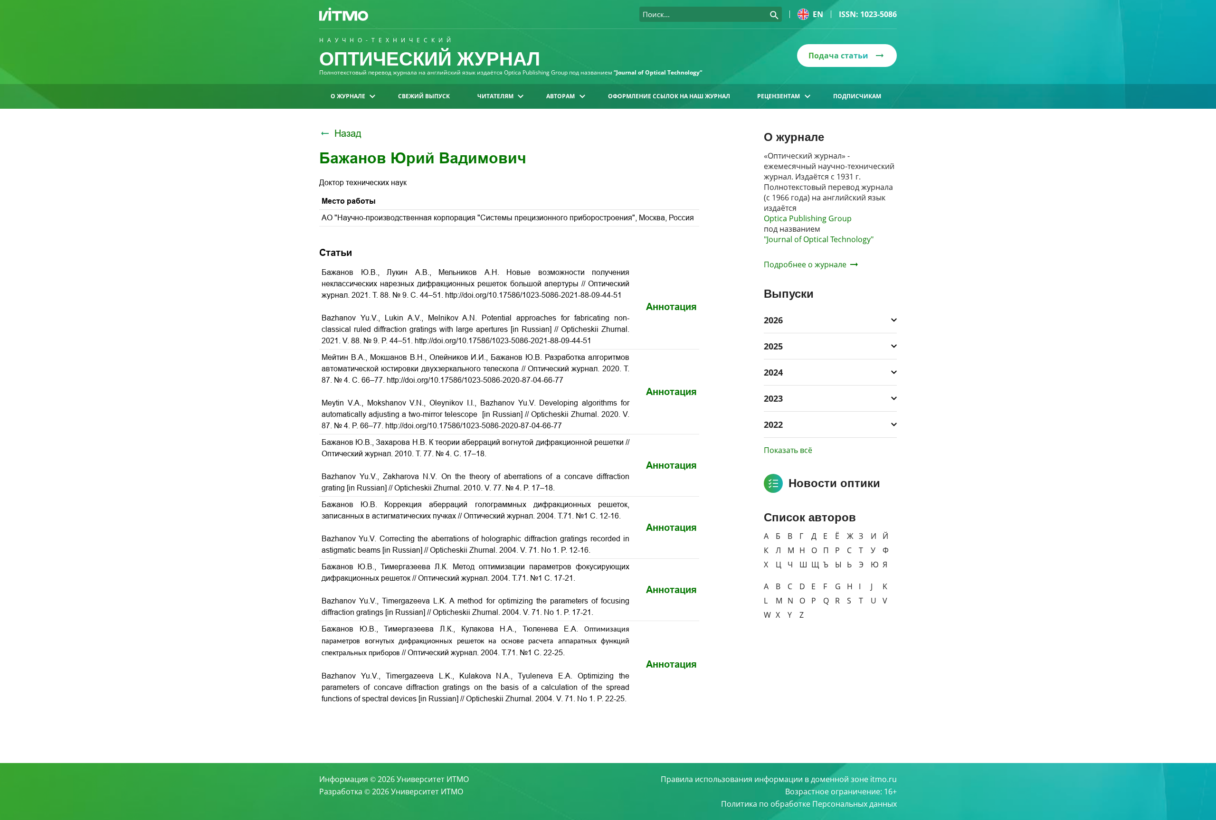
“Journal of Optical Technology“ (658, 72)
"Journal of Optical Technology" (819, 239)
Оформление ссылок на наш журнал (669, 96)
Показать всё (788, 450)
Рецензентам (778, 96)
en (818, 14)
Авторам (560, 96)
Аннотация (671, 307)
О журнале (348, 96)
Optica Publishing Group (808, 218)
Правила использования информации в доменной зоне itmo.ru (779, 779)
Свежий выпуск (424, 96)
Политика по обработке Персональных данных (809, 804)
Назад (347, 133)
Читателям (495, 96)
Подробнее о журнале (805, 264)
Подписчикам (857, 96)
